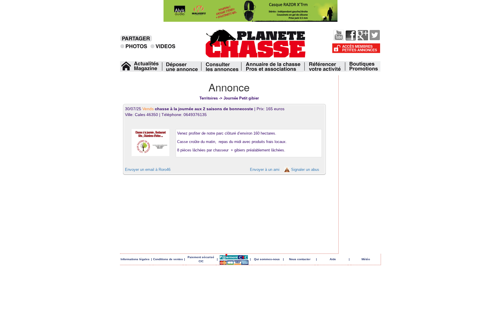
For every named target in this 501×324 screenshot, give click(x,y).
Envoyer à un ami (264, 169)
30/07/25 (189, 108)
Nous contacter (300, 259)
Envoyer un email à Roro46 (147, 169)
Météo (366, 259)
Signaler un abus (305, 169)
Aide (333, 259)
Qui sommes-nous (267, 259)
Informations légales (135, 259)
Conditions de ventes (168, 259)
